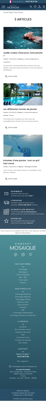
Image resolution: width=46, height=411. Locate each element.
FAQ (22, 335)
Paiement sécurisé (23, 332)
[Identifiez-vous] (39, 6)
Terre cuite (23, 280)
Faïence (23, 283)
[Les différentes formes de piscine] (23, 94)
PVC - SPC (23, 277)
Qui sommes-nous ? (23, 329)
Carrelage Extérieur (23, 297)
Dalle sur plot (23, 302)
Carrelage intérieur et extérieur (23, 315)
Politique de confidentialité (23, 395)
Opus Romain (23, 305)
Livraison (22, 327)
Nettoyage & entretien (31, 167)
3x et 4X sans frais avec (22, 196)
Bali (23, 310)
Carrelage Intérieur (23, 294)
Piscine (11, 115)
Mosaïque (23, 272)
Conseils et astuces (23, 340)
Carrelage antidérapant (23, 313)
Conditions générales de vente (23, 393)
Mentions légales (23, 391)
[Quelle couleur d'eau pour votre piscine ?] (23, 38)
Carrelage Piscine (23, 299)
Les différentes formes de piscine (20, 109)
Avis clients (23, 343)
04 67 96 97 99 (31, 1)
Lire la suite (11, 76)
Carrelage (23, 269)
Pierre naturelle (23, 275)
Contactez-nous (22, 337)
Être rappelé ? (23, 361)
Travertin (23, 307)
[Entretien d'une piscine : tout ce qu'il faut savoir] (23, 146)
